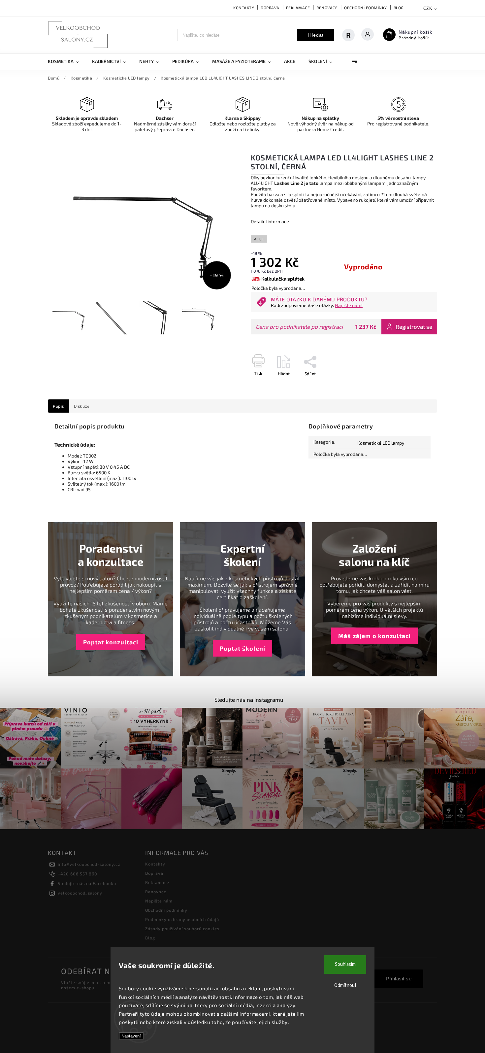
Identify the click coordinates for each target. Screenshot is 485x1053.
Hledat (316, 35)
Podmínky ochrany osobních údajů (182, 919)
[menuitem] (66, 61)
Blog (399, 7)
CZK (428, 8)
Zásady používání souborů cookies (182, 928)
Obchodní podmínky (365, 7)
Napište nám (159, 900)
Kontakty (243, 7)
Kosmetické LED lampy (380, 443)
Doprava (270, 7)
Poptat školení (242, 648)
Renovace (327, 7)
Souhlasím (345, 964)
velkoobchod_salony (80, 893)
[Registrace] (351, 35)
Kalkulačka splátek (283, 279)
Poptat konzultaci (110, 642)
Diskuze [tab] (82, 406)
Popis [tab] (58, 406)
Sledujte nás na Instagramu (248, 699)
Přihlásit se (398, 978)
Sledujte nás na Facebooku (87, 883)
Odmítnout (345, 985)
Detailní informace (270, 221)
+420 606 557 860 (77, 873)
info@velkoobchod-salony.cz (89, 864)
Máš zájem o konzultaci (374, 635)
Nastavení (131, 1036)
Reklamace (298, 7)
